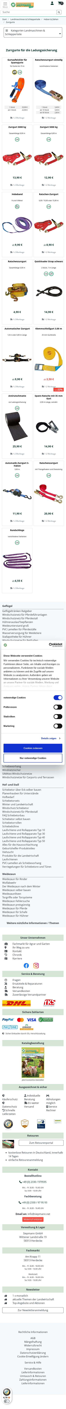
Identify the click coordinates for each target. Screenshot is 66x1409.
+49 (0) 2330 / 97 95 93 (34, 1202)
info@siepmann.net (39, 1214)
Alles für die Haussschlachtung (20, 844)
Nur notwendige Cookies (33, 758)
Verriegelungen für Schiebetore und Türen (26, 866)
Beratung (18, 987)
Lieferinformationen (33, 1372)
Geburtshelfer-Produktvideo (18, 848)
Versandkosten (21, 991)
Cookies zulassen (33, 748)
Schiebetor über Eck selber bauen (21, 789)
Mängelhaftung (33, 1341)
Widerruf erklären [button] (33, 1219)
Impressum (33, 1349)
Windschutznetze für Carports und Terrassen (28, 777)
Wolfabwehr (9, 882)
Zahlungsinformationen (33, 1379)
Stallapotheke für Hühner (17, 636)
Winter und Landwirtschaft (17, 804)
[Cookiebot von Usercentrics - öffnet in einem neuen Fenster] (49, 645)
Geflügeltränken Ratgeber (17, 611)
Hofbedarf (8, 797)
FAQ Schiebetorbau (13, 815)
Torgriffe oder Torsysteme (17, 897)
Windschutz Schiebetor (15, 808)
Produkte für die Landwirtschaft (20, 855)
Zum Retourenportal (41, 1142)
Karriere (17, 958)
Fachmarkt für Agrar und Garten (31, 943)
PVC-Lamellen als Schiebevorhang (21, 863)
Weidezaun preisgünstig (16, 904)
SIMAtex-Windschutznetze (17, 773)
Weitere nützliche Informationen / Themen (33, 923)
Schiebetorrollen (12, 822)
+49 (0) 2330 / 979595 (34, 1182)
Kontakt (17, 951)
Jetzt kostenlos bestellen (33, 1080)
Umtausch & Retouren (33, 1376)
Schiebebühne (10, 826)
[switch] (58, 707)
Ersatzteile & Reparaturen (27, 983)
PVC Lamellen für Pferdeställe (19, 629)
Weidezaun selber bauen (16, 890)
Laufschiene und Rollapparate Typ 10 (23, 830)
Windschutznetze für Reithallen (20, 640)
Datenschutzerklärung (33, 1352)
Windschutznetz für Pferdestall (20, 618)
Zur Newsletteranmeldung (33, 1310)
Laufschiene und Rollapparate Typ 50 (23, 841)
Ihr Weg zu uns (21, 947)
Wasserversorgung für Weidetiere (21, 633)
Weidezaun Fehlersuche (16, 901)
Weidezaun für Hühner (15, 915)
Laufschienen (10, 859)
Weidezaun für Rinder (14, 879)
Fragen (17, 980)
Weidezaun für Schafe (14, 912)
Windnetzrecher (11, 770)
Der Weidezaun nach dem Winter (21, 886)
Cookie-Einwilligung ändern (33, 1356)
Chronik (17, 954)
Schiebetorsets (11, 800)
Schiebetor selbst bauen (16, 819)
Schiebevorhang (11, 766)
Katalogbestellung (33, 1043)
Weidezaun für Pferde (14, 908)
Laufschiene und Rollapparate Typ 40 (23, 837)
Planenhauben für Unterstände (20, 793)
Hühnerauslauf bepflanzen (17, 622)
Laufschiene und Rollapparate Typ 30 (23, 833)
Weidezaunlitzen (11, 893)
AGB (32, 1338)
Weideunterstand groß (15, 625)
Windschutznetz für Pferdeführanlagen (24, 614)
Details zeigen (48, 738)
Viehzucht (8, 852)
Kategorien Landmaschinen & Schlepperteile (25, 32)
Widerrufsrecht (33, 1345)
